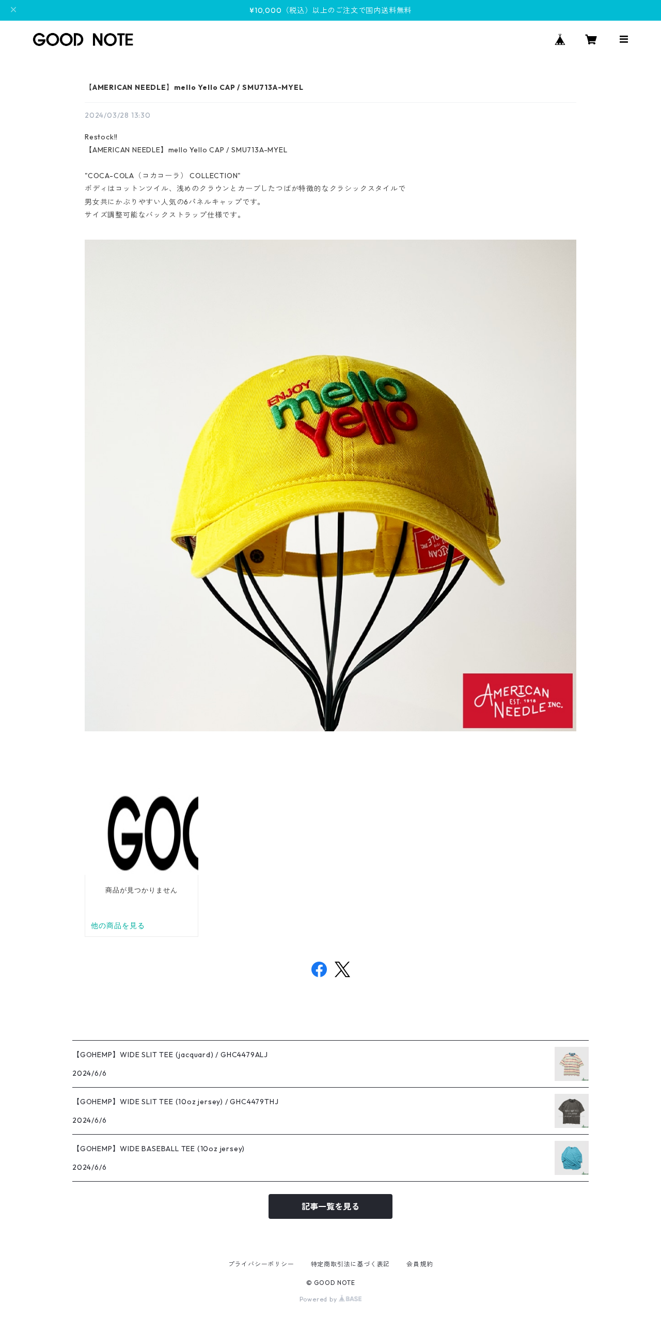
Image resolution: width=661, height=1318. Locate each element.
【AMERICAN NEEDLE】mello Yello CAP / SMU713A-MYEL (194, 87)
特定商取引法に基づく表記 (350, 1264)
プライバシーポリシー (261, 1264)
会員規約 (419, 1264)
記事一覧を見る (330, 1206)
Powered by (319, 1299)
